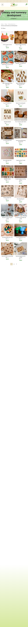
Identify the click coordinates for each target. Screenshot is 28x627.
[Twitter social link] (11, 1)
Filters (4, 28)
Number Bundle (7, 121)
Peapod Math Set (7, 197)
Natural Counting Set (20, 103)
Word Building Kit (20, 198)
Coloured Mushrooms (20, 237)
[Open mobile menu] (2, 4)
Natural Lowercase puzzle (7, 256)
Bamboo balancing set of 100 (7, 218)
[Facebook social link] (7, 1)
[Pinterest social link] (14, 1)
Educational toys (12, 24)
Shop (6, 24)
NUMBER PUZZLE (7, 179)
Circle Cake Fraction (7, 44)
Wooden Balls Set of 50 (7, 237)
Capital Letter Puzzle (20, 160)
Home (2, 24)
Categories (13, 18)
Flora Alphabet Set (7, 160)
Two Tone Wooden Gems (20, 121)
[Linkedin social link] (17, 1)
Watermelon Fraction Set (7, 64)
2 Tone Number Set (7, 140)
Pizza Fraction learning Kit (21, 45)
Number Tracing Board (21, 63)
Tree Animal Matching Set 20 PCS (20, 141)
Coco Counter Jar (7, 103)
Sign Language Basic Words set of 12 (20, 84)
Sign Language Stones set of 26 (7, 84)
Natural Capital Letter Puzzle (20, 257)
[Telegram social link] (21, 1)
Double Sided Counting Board (21, 179)
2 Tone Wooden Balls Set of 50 (20, 218)
